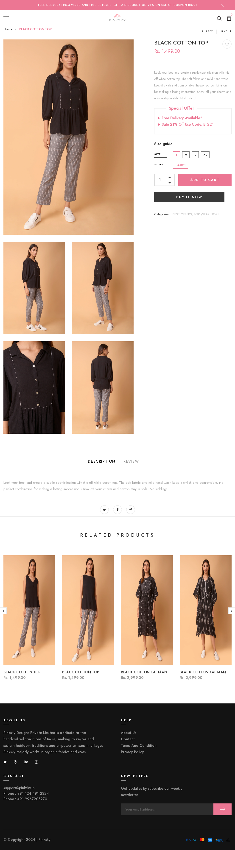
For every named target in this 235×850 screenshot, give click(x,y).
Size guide (163, 144)
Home (7, 29)
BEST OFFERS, (183, 214)
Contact (128, 739)
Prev (209, 31)
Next (223, 31)
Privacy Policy (132, 752)
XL (205, 155)
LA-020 (180, 165)
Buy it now (189, 197)
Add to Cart (205, 180)
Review (131, 461)
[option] (29, 624)
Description (101, 461)
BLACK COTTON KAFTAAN (144, 672)
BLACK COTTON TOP (21, 672)
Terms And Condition (139, 745)
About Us (128, 732)
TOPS (215, 214)
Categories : (162, 214)
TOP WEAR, (202, 214)
